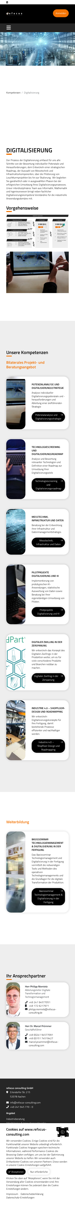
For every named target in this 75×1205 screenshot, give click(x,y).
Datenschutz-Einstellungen (20, 1197)
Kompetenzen (13, 93)
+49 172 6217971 (39, 1006)
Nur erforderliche (39, 1172)
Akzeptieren (17, 1172)
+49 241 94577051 (39, 1002)
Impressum (12, 1194)
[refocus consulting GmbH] (14, 13)
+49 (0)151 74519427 (41, 1038)
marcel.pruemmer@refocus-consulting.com (43, 1043)
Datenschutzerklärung (32, 1194)
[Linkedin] (8, 2)
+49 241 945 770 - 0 (21, 1107)
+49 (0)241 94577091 (41, 1035)
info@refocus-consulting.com (25, 1102)
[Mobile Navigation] (9, 28)
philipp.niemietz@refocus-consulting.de (42, 1011)
